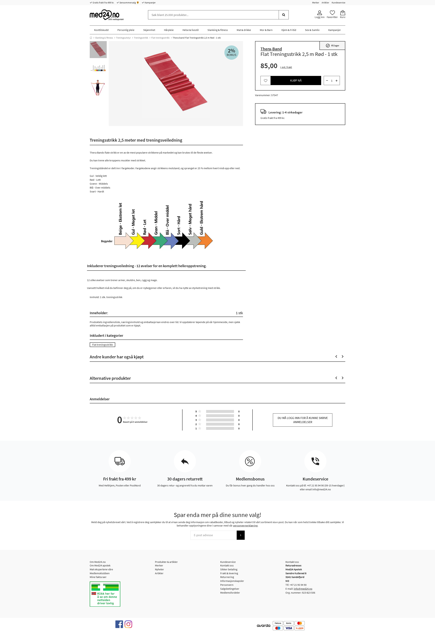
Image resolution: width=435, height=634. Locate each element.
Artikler (325, 2)
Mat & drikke (244, 30)
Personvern (226, 584)
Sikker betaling (228, 569)
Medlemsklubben (100, 573)
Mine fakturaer (98, 577)
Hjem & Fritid (288, 30)
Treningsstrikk (141, 37)
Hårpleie (169, 30)
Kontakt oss (227, 565)
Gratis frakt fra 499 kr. (103, 2)
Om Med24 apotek (100, 565)
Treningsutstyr (123, 37)
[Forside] (91, 37)
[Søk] (284, 14)
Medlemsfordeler (230, 592)
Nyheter (159, 569)
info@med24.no (303, 588)
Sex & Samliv (312, 30)
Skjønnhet (149, 30)
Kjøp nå (296, 81)
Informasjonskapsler (232, 581)
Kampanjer (150, 2)
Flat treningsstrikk (160, 37)
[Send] (241, 535)
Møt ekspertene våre (101, 569)
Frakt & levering (229, 573)
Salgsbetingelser (229, 588)
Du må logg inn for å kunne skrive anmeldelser (303, 420)
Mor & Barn (266, 30)
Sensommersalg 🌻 (129, 2)
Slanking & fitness (217, 30)
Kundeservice (338, 2)
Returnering (227, 577)
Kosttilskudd (101, 30)
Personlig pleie (125, 30)
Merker (315, 2)
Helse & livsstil (190, 30)
